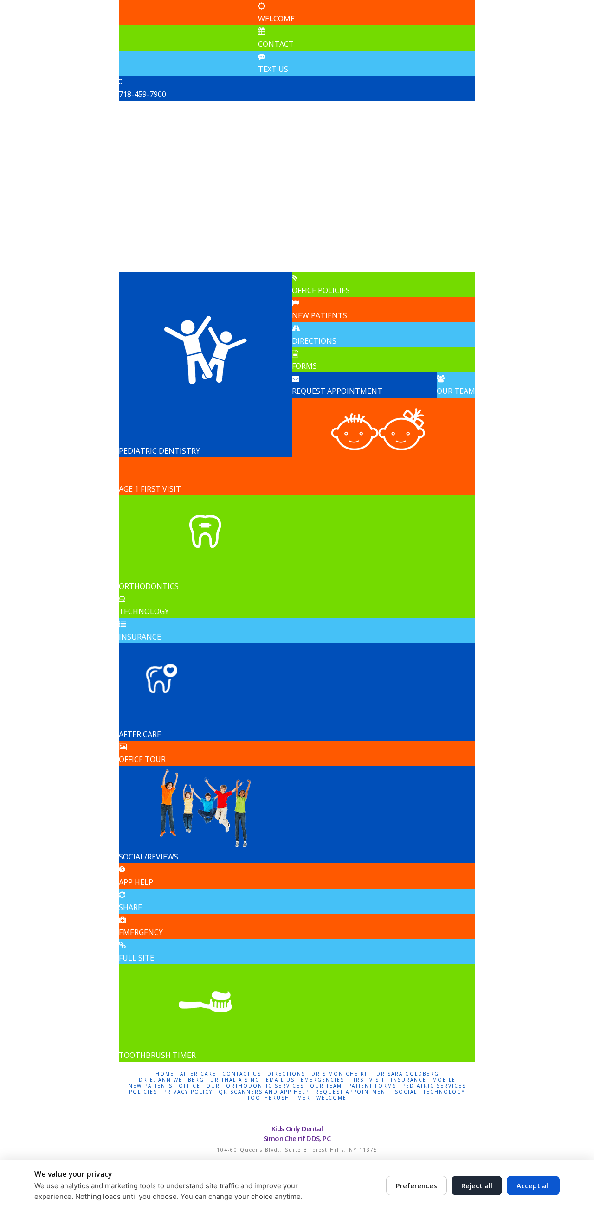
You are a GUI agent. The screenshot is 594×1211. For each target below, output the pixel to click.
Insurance (408, 1080)
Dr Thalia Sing (235, 1080)
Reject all (476, 1185)
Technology (444, 1092)
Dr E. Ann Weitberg (171, 1080)
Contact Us (241, 1074)
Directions (286, 1074)
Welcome (331, 1098)
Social (406, 1092)
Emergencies (322, 1080)
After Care (198, 1074)
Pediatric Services (434, 1086)
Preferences (416, 1185)
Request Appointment (352, 1092)
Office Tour (199, 1086)
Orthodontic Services (265, 1086)
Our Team (326, 1086)
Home (164, 1074)
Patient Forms (372, 1086)
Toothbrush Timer (278, 1098)
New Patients (151, 1086)
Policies (143, 1092)
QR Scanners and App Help (264, 1092)
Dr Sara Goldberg (407, 1074)
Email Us (280, 1080)
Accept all (533, 1185)
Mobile (444, 1080)
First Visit (367, 1080)
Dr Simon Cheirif (340, 1074)
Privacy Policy (188, 1092)
